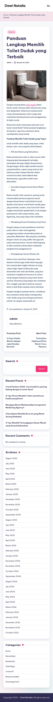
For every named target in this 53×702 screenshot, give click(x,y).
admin (14, 318)
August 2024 (11, 581)
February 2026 (12, 489)
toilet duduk (31, 105)
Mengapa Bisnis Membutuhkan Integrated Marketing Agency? (26, 406)
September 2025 (13, 514)
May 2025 (10, 535)
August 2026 (11, 458)
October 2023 (12, 632)
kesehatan (10, 661)
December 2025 (13, 499)
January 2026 (12, 494)
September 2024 (13, 576)
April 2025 (10, 540)
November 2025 (13, 504)
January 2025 (12, 556)
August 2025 (11, 520)
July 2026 (10, 463)
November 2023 (13, 627)
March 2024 (11, 607)
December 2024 (13, 561)
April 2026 (10, 479)
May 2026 (10, 473)
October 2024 (12, 571)
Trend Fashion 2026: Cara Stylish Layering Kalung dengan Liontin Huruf (26, 388)
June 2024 (10, 591)
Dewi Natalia (15, 6)
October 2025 (12, 509)
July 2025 (10, 525)
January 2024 (12, 617)
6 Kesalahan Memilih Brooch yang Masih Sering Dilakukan (25, 415)
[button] (16, 324)
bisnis (11, 32)
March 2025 (11, 545)
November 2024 (13, 566)
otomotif (10, 671)
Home (5, 15)
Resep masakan (12, 676)
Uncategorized (12, 681)
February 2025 (12, 550)
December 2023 (13, 622)
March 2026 (11, 484)
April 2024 (10, 602)
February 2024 (12, 612)
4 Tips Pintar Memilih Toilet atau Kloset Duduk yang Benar (25, 397)
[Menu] (48, 5)
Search (10, 361)
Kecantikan (10, 656)
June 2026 (10, 468)
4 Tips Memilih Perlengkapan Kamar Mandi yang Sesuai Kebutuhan (26, 424)
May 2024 (10, 597)
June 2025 (10, 530)
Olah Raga (10, 666)
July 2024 (10, 586)
